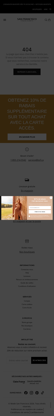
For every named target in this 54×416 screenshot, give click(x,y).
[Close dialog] (51, 198)
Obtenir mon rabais (40, 211)
